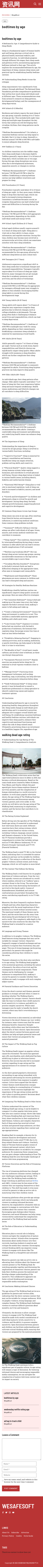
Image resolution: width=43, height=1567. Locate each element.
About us (5, 1532)
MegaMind (15, 15)
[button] (35, 4)
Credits (19, 1536)
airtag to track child (12, 1421)
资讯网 (11, 4)
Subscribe (15, 1532)
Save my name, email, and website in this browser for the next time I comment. (20, 1480)
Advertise (25, 1532)
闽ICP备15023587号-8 (30, 1563)
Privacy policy (8, 1536)
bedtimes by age (11, 1397)
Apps (5, 21)
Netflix (35, 1181)
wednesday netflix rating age (16, 1409)
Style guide (28, 1536)
